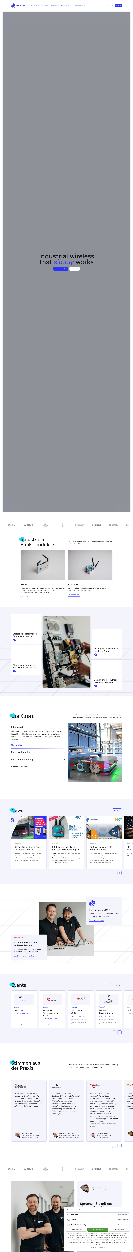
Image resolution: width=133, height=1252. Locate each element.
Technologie (65, 6)
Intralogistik (17, 727)
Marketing (74, 1215)
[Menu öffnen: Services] (48, 6)
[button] (120, 873)
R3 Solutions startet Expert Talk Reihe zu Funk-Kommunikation (28, 848)
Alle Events (116, 985)
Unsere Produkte (60, 269)
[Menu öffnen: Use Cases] (38, 6)
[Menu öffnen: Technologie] (70, 6)
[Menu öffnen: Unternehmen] (84, 6)
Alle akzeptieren (98, 1230)
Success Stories (19, 766)
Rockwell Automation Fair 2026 (51, 1013)
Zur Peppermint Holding (24, 956)
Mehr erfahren (27, 597)
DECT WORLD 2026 (78, 1011)
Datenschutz (101, 1247)
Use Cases (33, 6)
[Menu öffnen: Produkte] (58, 6)
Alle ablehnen (119, 1230)
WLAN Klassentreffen (106, 1011)
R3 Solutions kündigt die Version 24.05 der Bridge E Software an (65, 848)
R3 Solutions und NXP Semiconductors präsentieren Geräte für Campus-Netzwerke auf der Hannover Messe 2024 (103, 848)
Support (110, 5)
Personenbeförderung (22, 759)
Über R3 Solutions (96, 920)
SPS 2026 (19, 1010)
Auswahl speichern (76, 1230)
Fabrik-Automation (20, 752)
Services (44, 6)
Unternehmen (78, 6)
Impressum (94, 1247)
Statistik (74, 1220)
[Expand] (14, 640)
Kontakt (118, 5)
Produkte (54, 6)
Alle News (117, 810)
